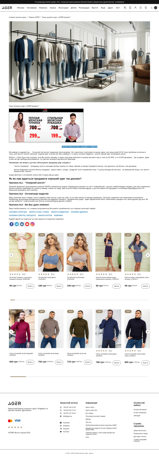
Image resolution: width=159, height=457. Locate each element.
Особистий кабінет (140, 409)
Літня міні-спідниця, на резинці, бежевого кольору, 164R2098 (20, 278)
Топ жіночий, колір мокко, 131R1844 (76, 278)
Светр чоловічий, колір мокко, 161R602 (48, 354)
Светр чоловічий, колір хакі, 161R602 (76, 354)
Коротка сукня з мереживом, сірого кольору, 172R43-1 (137, 278)
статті (68, 201)
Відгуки (88, 419)
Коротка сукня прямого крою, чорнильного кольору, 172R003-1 (107, 278)
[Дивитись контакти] (125, 8)
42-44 (41, 291)
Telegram (66, 428)
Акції (103, 8)
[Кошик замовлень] (141, 8)
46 (105, 291)
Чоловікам (32, 8)
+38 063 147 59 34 (69, 413)
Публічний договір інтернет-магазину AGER (101, 425)
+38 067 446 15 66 (69, 407)
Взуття (95, 8)
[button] (148, 255)
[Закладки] (130, 8)
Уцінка (53, 8)
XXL (18, 367)
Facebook (66, 422)
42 (97, 291)
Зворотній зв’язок (140, 430)
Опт (118, 8)
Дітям (73, 8)
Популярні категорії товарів (95, 416)
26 (15, 291)
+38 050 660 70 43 (69, 410)
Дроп (110, 8)
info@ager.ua (67, 416)
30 (22, 291)
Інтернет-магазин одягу (17, 17)
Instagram (66, 425)
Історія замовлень (140, 412)
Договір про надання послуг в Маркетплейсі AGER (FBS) (101, 428)
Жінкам (20, 8)
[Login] (135, 8)
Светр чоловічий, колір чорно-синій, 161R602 (135, 355)
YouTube (66, 431)
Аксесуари (63, 8)
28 (18, 291)
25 (11, 291)
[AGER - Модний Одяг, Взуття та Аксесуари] (7, 7)
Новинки (43, 8)
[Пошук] (146, 8)
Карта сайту (90, 407)
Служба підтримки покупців (140, 440)
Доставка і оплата (140, 436)
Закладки (137, 415)
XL (15, 367)
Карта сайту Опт (91, 410)
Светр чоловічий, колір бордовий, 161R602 (21, 354)
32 (25, 291)
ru (151, 8)
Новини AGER (34, 17)
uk (156, 8)
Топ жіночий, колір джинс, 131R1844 (47, 278)
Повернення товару (141, 433)
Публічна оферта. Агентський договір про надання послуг (100, 433)
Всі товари (89, 413)
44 (101, 291)
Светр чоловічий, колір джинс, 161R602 (106, 355)
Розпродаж (84, 8)
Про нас (88, 422)
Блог (87, 437)
